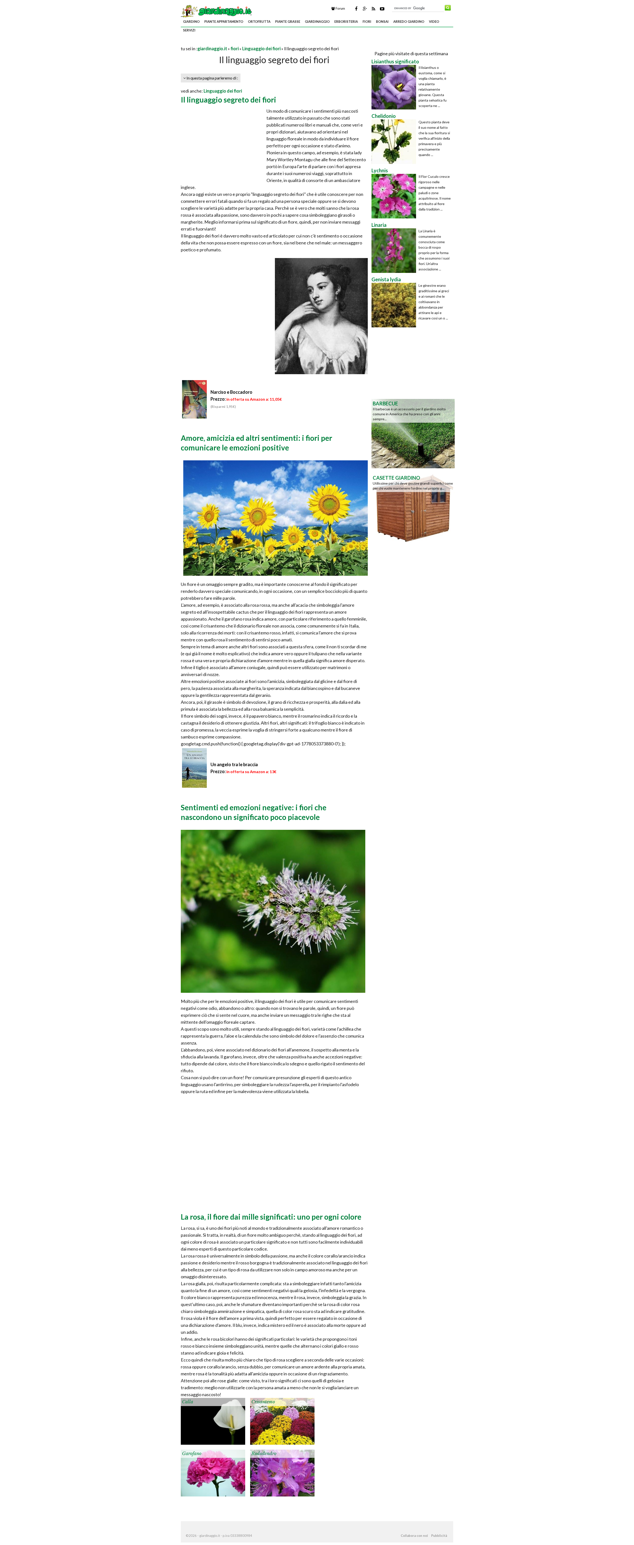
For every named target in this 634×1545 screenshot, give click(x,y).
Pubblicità (439, 1536)
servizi (189, 30)
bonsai (382, 22)
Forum (340, 8)
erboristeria (346, 22)
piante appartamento (223, 22)
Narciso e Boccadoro (231, 392)
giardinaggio (317, 22)
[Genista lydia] (395, 305)
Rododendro (263, 1453)
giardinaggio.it (212, 48)
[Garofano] (213, 1472)
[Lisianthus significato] (395, 87)
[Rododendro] (282, 1472)
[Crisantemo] (282, 1420)
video (434, 22)
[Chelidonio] (395, 141)
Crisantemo (263, 1402)
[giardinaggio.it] (217, 10)
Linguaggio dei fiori (261, 48)
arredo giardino (408, 22)
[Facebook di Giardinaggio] (356, 8)
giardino (191, 22)
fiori (367, 22)
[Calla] (213, 1420)
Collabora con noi (414, 1536)
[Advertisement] (239, 42)
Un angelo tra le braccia (234, 764)
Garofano (191, 1453)
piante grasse (287, 22)
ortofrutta (259, 22)
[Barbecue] (413, 433)
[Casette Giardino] (413, 507)
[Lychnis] (395, 196)
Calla (187, 1402)
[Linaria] (395, 250)
